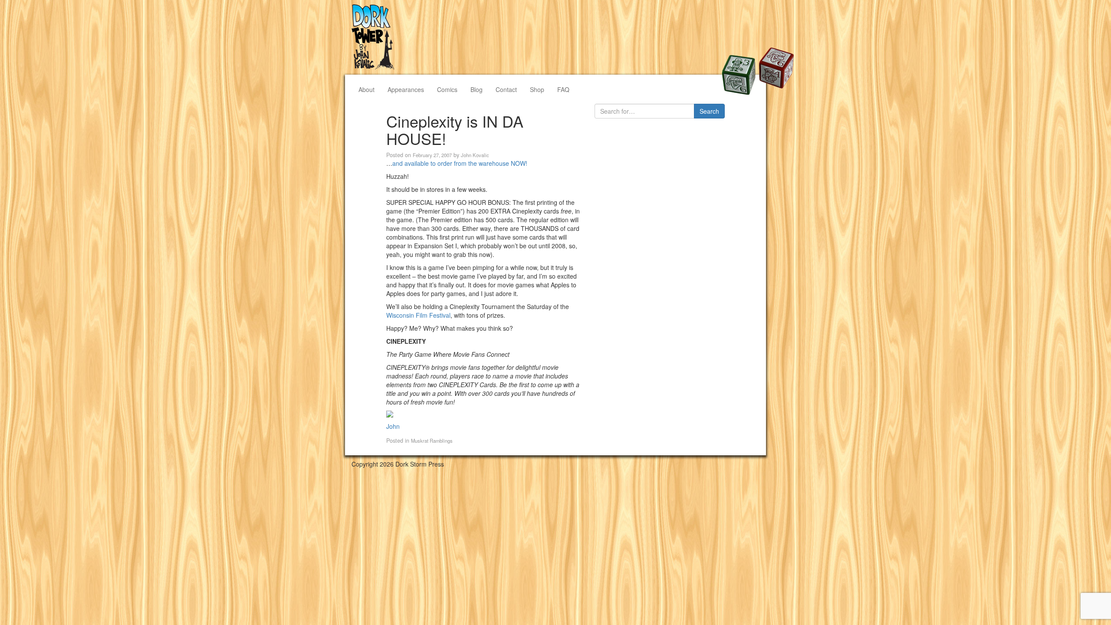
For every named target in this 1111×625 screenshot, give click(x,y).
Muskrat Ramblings (432, 440)
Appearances (406, 89)
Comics (447, 89)
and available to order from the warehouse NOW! (459, 163)
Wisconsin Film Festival (418, 315)
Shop (537, 89)
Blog (476, 89)
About (366, 89)
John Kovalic (475, 154)
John (393, 426)
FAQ (563, 89)
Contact (506, 89)
